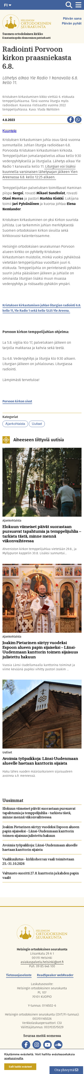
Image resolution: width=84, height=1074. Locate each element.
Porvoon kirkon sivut (17, 401)
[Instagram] (36, 1044)
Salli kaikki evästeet (20, 1066)
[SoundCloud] (58, 1044)
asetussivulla (13, 1058)
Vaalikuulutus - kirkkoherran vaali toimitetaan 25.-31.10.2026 (38, 862)
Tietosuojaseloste (19, 975)
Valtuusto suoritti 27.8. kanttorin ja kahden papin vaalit (40, 876)
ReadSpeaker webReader (55, 975)
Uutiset (37, 424)
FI (6, 5)
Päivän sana (72, 18)
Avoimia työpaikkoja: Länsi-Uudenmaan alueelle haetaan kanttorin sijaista (40, 848)
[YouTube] (47, 1044)
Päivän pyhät (72, 23)
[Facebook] (26, 1044)
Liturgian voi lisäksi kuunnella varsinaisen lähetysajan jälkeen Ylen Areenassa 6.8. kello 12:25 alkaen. (40, 172)
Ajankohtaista (15, 424)
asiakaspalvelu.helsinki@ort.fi (42, 962)
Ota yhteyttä (64, 1070)
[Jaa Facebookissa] (70, 120)
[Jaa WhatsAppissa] (78, 120)
